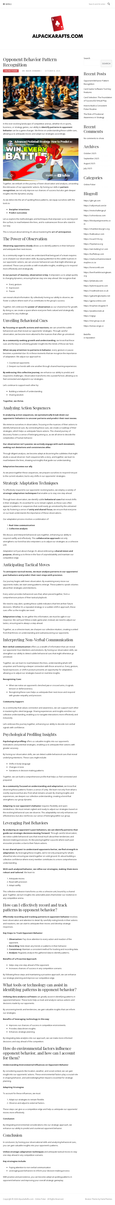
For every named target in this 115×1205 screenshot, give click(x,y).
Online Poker (10, 71)
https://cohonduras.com (95, 215)
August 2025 (89, 163)
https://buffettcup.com (94, 254)
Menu (9, 4)
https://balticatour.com (94, 234)
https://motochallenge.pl (95, 210)
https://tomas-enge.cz (94, 326)
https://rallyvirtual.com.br (95, 205)
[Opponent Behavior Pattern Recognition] (40, 97)
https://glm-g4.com (92, 200)
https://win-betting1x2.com (96, 249)
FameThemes (106, 1199)
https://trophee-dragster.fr (96, 305)
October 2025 (90, 153)
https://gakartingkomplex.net (97, 295)
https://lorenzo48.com (94, 267)
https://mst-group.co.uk (94, 320)
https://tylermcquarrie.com (96, 285)
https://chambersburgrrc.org (96, 228)
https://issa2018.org (93, 239)
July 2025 (88, 168)
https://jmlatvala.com (93, 280)
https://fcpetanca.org (93, 244)
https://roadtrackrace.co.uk (96, 290)
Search (87, 58)
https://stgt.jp (90, 315)
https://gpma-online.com (95, 300)
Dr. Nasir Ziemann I (31, 71)
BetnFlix (87, 334)
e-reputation (89, 337)
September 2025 (91, 158)
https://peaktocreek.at (94, 310)
